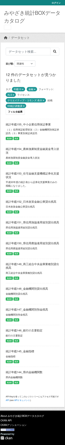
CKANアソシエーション (14, 425)
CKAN (6, 438)
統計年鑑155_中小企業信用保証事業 (28, 124)
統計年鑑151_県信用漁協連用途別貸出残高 (32, 222)
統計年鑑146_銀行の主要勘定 (24, 330)
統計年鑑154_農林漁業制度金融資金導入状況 (32, 150)
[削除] (22, 89)
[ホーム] (5, 37)
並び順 (9, 63)
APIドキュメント (22, 400)
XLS (16, 138)
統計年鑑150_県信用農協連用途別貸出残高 (32, 243)
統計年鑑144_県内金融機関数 (24, 372)
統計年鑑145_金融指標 (20, 351)
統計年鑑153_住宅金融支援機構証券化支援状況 (32, 175)
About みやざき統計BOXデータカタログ (22, 416)
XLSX (9, 138)
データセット (20, 37)
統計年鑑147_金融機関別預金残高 (27, 309)
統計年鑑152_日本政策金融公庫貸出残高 (31, 202)
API (7, 400)
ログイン (56, 2)
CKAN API (6, 420)
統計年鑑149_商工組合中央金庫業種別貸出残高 (32, 266)
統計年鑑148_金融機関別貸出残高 (27, 289)
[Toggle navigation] (7, 27)
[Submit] (54, 51)
